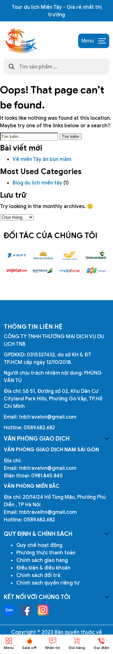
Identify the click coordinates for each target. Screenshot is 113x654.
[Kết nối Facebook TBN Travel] (26, 610)
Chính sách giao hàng (42, 560)
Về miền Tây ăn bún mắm (43, 159)
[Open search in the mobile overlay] (56, 66)
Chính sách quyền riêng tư (48, 583)
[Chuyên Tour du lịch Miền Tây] (21, 41)
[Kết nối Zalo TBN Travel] (9, 610)
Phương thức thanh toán (45, 552)
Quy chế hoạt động (39, 545)
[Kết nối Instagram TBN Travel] (43, 609)
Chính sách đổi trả (38, 575)
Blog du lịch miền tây (37, 182)
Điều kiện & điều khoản (43, 567)
